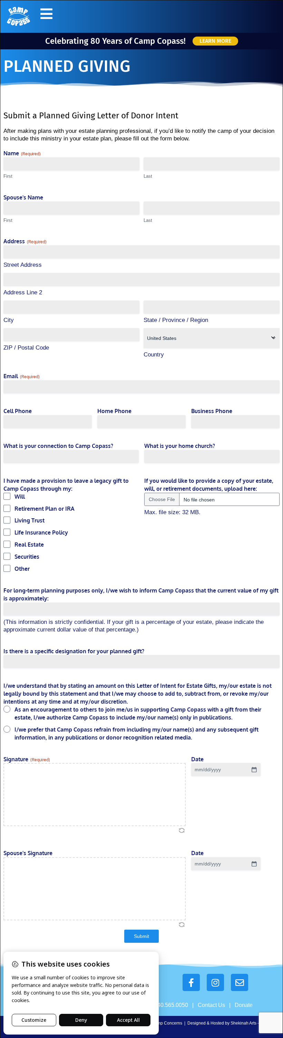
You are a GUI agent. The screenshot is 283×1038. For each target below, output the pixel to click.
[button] (46, 14)
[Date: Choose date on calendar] (254, 769)
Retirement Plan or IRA (44, 508)
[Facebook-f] (191, 982)
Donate (244, 1005)
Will (19, 496)
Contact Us (211, 1005)
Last (148, 176)
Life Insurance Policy (41, 532)
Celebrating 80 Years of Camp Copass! (115, 41)
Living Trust (29, 520)
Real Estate (29, 544)
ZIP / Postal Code (26, 347)
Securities (26, 556)
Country (154, 354)
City (8, 320)
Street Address (22, 265)
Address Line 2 (22, 292)
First (7, 176)
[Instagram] (215, 982)
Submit (141, 936)
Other (22, 568)
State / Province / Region (176, 320)
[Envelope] (239, 982)
